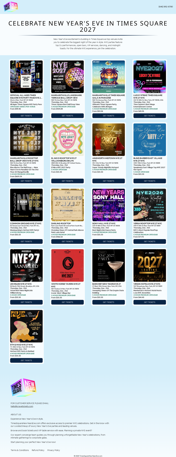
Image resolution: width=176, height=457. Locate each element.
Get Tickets (26, 116)
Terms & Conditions (20, 450)
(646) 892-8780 (166, 6)
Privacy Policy (53, 450)
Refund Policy (38, 450)
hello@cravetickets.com (22, 406)
